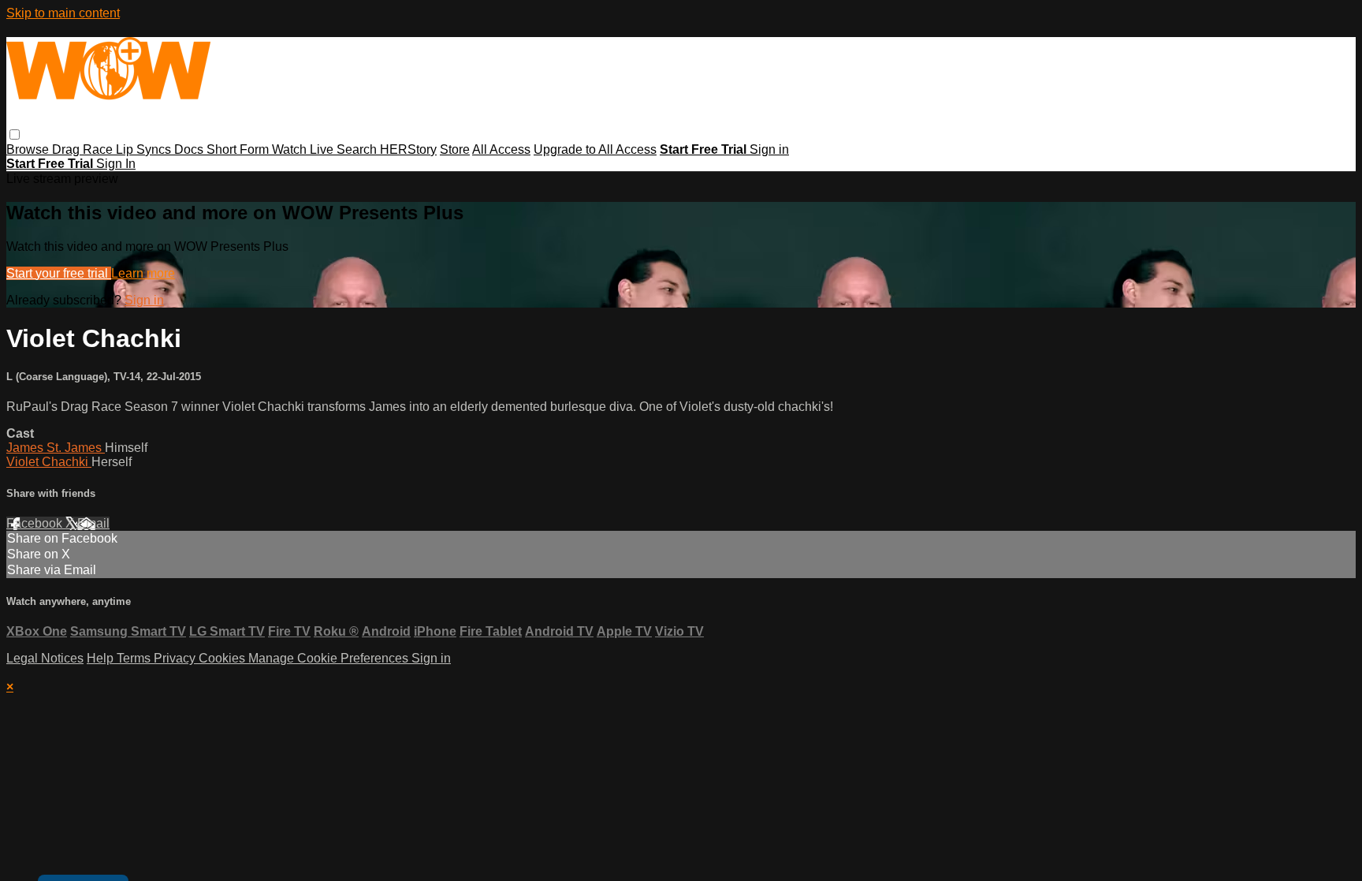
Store (455, 149)
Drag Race (84, 149)
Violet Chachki (48, 461)
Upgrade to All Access (595, 149)
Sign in (769, 149)
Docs (190, 149)
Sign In (116, 163)
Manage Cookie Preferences (329, 658)
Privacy (176, 658)
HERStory (408, 149)
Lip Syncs (145, 149)
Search (358, 149)
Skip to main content (63, 13)
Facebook (35, 523)
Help (102, 658)
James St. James (55, 447)
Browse (29, 149)
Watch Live (304, 149)
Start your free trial (58, 273)
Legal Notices (45, 658)
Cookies (223, 658)
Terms (135, 658)
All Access (501, 149)
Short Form (239, 149)
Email (93, 523)
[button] (14, 134)
